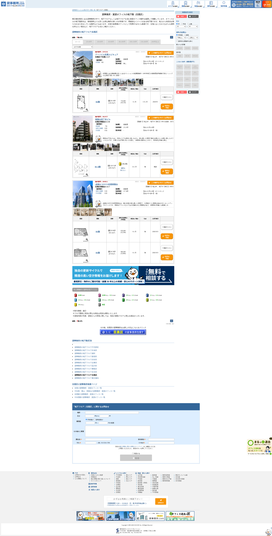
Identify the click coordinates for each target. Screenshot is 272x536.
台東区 (118, 484)
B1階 (98, 232)
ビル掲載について (81, 478)
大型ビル (180, 85)
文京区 (118, 490)
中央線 (140, 479)
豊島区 (118, 488)
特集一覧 (92, 10)
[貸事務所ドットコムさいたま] (120, 520)
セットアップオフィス (187, 73)
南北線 (154, 490)
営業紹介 (94, 477)
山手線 (140, 475)
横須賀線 (141, 488)
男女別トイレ (180, 79)
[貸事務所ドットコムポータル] (150, 520)
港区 (117, 479)
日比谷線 (155, 483)
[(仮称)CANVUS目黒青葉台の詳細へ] (83, 207)
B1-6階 (98, 167)
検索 (182, 16)
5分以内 (187, 48)
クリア (194, 16)
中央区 (118, 477)
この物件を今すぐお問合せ (161, 53)
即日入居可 (187, 67)
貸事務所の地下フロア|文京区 (86, 372)
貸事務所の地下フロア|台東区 (86, 363)
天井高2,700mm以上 (195, 67)
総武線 (140, 481)
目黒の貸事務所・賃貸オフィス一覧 (88, 388)
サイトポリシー (96, 481)
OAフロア (180, 73)
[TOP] (13, 4)
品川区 (118, 486)
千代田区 (119, 475)
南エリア (129, 479)
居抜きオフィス (195, 73)
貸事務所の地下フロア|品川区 (86, 366)
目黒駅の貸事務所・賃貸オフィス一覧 (89, 394)
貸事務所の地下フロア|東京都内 (87, 378)
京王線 (178, 477)
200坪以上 (155, 42)
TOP (76, 473)
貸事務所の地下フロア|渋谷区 (86, 359)
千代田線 (155, 492)
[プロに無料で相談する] (123, 276)
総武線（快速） (143, 483)
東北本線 (141, 486)
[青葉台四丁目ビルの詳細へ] (83, 142)
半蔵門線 (155, 486)
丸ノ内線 (155, 477)
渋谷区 (118, 483)
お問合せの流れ (80, 475)
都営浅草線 (166, 475)
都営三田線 (166, 477)
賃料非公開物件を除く (185, 41)
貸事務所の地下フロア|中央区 (86, 350)
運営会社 (94, 473)
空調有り (187, 79)
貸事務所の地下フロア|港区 (85, 353)
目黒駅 (98, 62)
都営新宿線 (166, 481)
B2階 (98, 102)
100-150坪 (133, 42)
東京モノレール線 (181, 475)
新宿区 (118, 481)
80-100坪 (122, 42)
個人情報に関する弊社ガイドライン (131, 446)
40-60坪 (100, 42)
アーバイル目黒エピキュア (106, 55)
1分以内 (180, 48)
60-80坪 (111, 42)
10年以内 (195, 56)
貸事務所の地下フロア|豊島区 (86, 369)
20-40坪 (89, 42)
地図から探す (95, 490)
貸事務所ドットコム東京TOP (80, 10)
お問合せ (78, 477)
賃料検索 (94, 487)
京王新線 (178, 481)
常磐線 (140, 492)
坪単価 (180, 35)
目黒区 (118, 492)
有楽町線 (155, 484)
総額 (187, 35)
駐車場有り (187, 85)
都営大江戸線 (166, 479)
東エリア (129, 475)
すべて (77, 42)
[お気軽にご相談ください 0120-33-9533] (242, 4)
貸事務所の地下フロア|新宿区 (86, 356)
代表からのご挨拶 (97, 475)
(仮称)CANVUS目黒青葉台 (106, 184)
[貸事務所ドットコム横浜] (90, 520)
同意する (137, 453)
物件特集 (94, 484)
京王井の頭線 (180, 479)
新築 (179, 56)
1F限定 (195, 85)
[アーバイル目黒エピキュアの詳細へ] (83, 77)
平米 (184, 24)
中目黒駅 (99, 193)
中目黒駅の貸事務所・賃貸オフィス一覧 (90, 397)
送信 (136, 458)
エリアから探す (121, 473)
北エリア (129, 481)
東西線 (154, 481)
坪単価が (90, 419)
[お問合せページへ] (160, 504)
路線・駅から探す (144, 473)
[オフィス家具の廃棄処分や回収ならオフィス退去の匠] (180, 520)
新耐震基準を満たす (179, 67)
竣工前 (187, 56)
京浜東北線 (141, 477)
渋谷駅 (98, 130)
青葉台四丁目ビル (102, 119)
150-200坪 (144, 42)
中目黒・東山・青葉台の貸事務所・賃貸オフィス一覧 (95, 391)
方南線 (154, 479)
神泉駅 (98, 126)
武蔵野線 (141, 490)
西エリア (129, 477)
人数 (190, 24)
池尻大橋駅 (99, 128)
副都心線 (155, 488)
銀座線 (154, 475)
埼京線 (140, 484)
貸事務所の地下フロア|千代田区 (87, 347)
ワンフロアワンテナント (195, 79)
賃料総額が (99, 419)
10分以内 (195, 48)
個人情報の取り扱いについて (100, 479)
